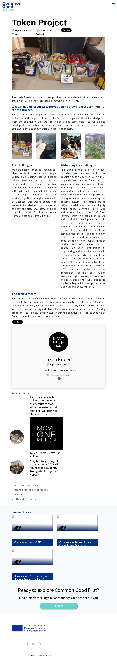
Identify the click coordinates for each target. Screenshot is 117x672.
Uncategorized (20, 494)
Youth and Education (24, 499)
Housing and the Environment (30, 489)
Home (33, 655)
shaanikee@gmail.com (60, 375)
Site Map (49, 655)
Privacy (41, 655)
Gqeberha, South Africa (60, 364)
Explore (58, 606)
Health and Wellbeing (25, 485)
